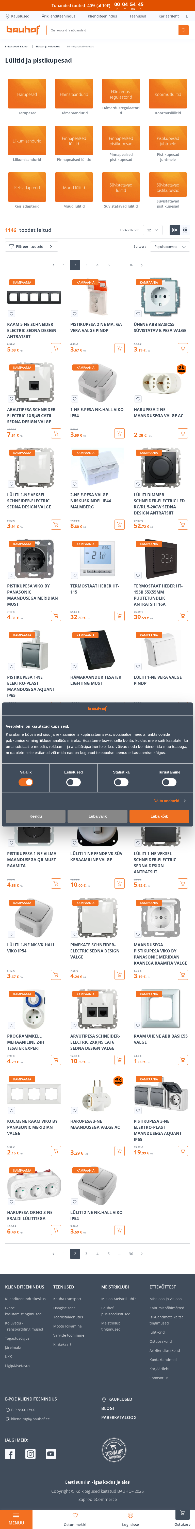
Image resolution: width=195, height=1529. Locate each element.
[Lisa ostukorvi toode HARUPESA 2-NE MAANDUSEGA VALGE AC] (183, 433)
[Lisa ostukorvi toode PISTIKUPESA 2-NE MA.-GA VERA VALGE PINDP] (120, 348)
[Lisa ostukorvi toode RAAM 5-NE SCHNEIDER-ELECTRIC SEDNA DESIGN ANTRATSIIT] (56, 348)
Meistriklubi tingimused (111, 1326)
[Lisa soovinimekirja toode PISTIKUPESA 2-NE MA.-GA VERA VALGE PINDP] (74, 313)
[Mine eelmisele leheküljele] (53, 265)
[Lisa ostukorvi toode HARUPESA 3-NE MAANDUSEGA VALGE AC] (120, 1151)
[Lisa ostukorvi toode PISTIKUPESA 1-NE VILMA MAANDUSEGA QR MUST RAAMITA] (56, 883)
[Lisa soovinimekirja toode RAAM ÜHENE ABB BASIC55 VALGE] (138, 1025)
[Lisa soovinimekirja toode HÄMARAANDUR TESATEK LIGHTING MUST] (74, 666)
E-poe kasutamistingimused (23, 1310)
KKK (8, 1356)
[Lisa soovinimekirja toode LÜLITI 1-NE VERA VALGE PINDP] (138, 666)
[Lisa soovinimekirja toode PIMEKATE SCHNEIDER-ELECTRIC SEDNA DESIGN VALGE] (74, 934)
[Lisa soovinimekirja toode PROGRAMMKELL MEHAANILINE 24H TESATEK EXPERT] (11, 1025)
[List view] (185, 230)
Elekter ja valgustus (48, 46)
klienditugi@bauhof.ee (30, 1418)
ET (188, 16)
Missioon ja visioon (166, 1298)
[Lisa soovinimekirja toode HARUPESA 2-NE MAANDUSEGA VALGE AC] (138, 398)
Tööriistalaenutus (68, 1317)
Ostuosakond (161, 1341)
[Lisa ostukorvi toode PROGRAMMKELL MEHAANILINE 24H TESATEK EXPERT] (56, 1060)
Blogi (107, 1408)
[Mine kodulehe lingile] (23, 30)
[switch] (73, 782)
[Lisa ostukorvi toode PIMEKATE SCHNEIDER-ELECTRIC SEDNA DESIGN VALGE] (120, 975)
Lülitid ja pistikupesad (80, 46)
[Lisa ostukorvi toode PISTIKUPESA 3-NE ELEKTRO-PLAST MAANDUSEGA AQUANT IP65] (183, 1151)
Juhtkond (157, 1332)
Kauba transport (67, 1298)
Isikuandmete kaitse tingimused (167, 1320)
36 (131, 265)
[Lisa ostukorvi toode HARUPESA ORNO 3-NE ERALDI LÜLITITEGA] (56, 1230)
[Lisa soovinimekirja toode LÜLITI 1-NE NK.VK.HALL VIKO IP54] (11, 934)
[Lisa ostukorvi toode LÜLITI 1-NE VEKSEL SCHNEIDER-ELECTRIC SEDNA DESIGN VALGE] (56, 525)
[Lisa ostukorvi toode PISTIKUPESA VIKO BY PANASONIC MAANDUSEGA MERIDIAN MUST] (56, 616)
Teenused (137, 16)
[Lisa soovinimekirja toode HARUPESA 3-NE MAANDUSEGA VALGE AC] (74, 1110)
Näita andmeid (166, 801)
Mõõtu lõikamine (67, 1326)
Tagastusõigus (17, 1338)
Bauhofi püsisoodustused (116, 1310)
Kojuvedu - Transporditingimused (24, 1326)
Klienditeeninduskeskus (25, 1298)
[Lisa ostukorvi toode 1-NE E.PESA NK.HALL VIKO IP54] (120, 433)
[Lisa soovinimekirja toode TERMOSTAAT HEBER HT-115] (74, 575)
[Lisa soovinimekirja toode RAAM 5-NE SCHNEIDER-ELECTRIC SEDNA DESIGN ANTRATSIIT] (11, 313)
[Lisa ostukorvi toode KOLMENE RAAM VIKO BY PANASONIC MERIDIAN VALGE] (56, 1151)
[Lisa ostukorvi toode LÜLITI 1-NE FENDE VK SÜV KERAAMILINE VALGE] (120, 883)
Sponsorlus (159, 1377)
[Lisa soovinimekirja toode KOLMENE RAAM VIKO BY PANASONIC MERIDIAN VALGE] (11, 1110)
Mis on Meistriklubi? (118, 1298)
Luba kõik (159, 816)
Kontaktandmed (163, 1359)
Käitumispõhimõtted (167, 1307)
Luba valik (98, 816)
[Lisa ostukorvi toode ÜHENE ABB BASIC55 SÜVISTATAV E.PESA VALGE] (183, 348)
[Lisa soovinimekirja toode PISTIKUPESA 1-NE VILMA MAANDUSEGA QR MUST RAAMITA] (11, 842)
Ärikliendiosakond (165, 1350)
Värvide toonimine (68, 1335)
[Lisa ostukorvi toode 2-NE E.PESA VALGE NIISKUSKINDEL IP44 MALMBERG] (120, 525)
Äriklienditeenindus (58, 16)
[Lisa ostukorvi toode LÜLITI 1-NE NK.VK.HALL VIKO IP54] (56, 975)
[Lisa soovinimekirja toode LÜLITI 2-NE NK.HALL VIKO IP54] (74, 1201)
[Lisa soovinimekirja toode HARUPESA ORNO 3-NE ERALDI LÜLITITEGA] (11, 1201)
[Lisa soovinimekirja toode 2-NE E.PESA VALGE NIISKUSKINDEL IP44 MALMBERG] (74, 484)
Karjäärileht (169, 16)
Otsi (183, 30)
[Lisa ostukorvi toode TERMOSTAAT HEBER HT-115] (120, 616)
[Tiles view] (175, 230)
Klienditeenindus (102, 16)
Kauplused (20, 16)
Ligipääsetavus (17, 1365)
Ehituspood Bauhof (17, 46)
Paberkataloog (119, 1417)
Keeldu (35, 816)
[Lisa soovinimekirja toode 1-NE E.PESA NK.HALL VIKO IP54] (74, 398)
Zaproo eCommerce (97, 1499)
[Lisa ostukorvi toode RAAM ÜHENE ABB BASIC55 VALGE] (183, 1060)
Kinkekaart (62, 1344)
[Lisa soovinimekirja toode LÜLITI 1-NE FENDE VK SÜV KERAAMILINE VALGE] (74, 842)
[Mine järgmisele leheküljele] (142, 265)
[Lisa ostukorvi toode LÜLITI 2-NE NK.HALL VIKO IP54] (120, 1230)
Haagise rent (64, 1307)
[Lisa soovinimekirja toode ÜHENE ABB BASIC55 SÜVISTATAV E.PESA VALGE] (138, 313)
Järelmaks (13, 1347)
